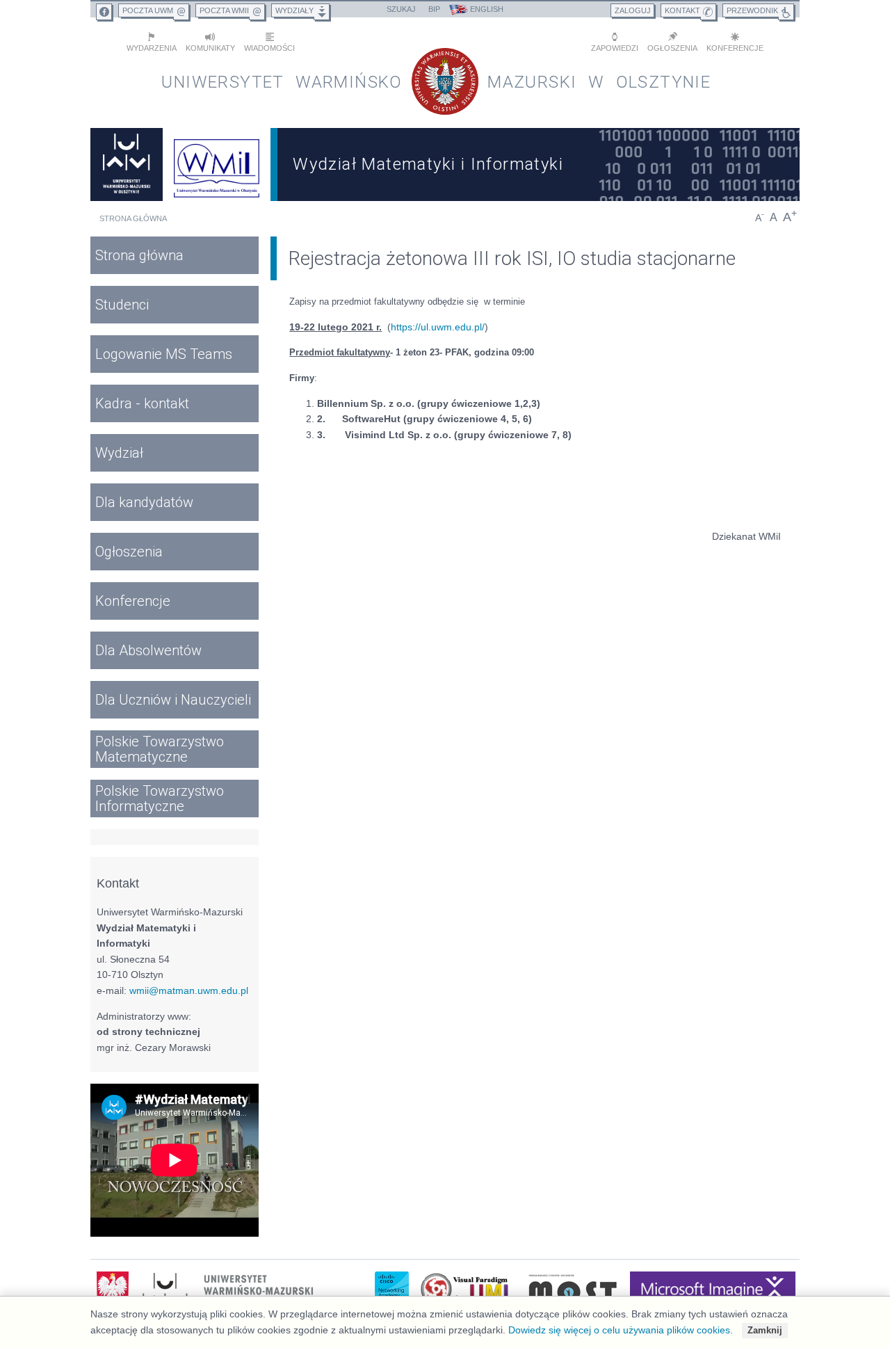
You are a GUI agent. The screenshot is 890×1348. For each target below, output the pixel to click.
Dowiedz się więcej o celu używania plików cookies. (620, 1329)
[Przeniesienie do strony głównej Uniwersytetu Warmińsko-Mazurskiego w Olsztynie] (126, 164)
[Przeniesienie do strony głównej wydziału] (217, 164)
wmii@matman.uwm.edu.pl (188, 990)
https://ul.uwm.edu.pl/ (438, 326)
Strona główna (133, 218)
